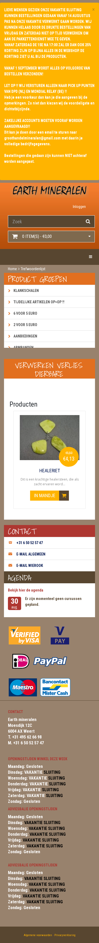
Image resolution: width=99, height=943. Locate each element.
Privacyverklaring (65, 935)
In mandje (45, 495)
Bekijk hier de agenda (25, 590)
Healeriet (49, 470)
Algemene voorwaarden (38, 935)
